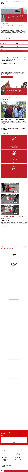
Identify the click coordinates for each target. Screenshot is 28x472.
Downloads (21, 1)
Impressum (10, 470)
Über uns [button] (17, 1)
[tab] (11, 244)
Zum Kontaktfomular (14, 442)
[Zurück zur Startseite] (2, 3)
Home (4, 1)
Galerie (11, 1)
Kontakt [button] (14, 1)
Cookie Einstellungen (24, 470)
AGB (14, 470)
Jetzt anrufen (14, 437)
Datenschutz (18, 470)
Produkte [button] (7, 1)
